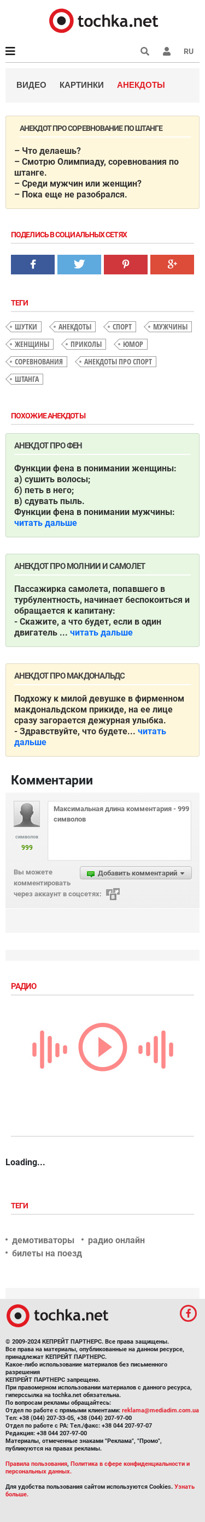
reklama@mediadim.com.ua (160, 1410)
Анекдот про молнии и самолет (79, 566)
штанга (27, 379)
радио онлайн (116, 1240)
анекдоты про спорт (118, 361)
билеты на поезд (47, 1253)
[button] (167, 51)
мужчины (170, 326)
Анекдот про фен (48, 446)
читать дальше (45, 523)
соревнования (39, 361)
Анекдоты (141, 84)
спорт (122, 326)
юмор (133, 344)
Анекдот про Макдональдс (69, 676)
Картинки (82, 84)
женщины (32, 344)
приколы (86, 344)
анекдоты (74, 326)
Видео (31, 84)
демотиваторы (43, 1240)
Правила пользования (36, 1463)
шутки (26, 326)
